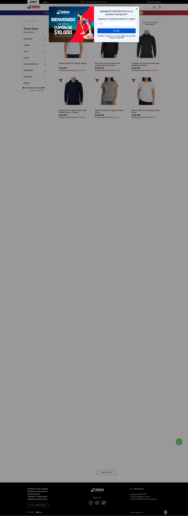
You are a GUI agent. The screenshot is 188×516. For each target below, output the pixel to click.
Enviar (117, 30)
